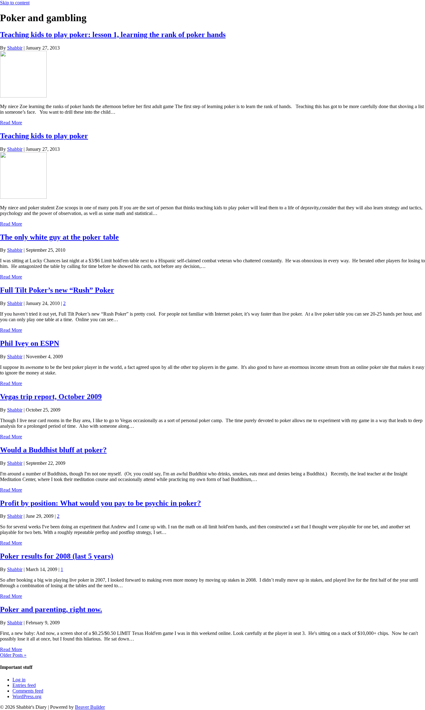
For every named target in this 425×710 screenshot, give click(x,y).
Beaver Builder (90, 707)
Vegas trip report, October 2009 (51, 397)
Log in (19, 679)
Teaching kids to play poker (44, 136)
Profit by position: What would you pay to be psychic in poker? (100, 503)
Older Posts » (13, 655)
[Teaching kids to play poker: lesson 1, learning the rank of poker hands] (23, 95)
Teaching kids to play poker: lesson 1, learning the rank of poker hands (113, 35)
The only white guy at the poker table (59, 237)
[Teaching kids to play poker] (23, 197)
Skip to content (15, 2)
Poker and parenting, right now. (51, 609)
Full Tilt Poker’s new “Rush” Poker (57, 290)
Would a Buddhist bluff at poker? (53, 450)
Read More (11, 122)
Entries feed (24, 685)
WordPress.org (26, 696)
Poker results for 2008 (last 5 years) (56, 556)
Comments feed (27, 690)
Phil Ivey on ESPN (29, 343)
